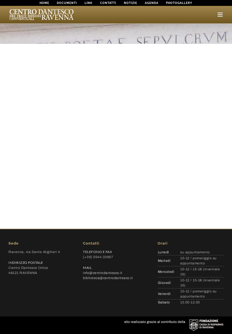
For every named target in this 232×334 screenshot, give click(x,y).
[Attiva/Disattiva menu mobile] (221, 15)
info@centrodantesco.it (102, 273)
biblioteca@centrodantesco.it (108, 278)
